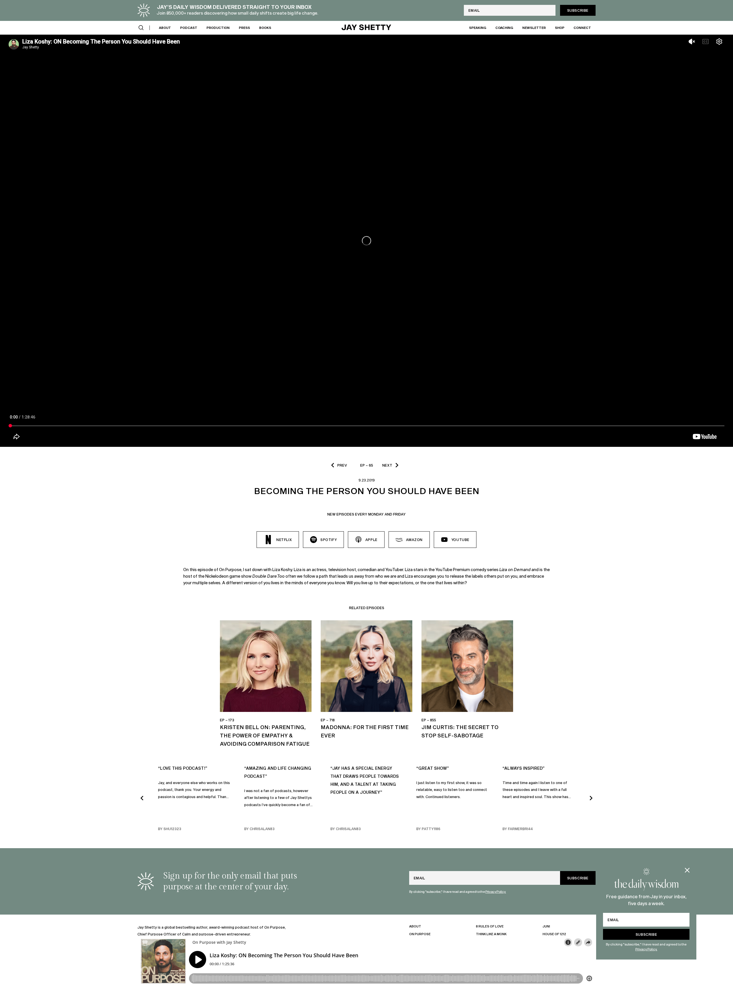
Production (218, 27)
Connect (582, 27)
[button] (141, 27)
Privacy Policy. (646, 949)
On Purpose (420, 934)
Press (244, 27)
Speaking (477, 27)
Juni (546, 926)
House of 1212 (554, 934)
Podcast (188, 27)
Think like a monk (491, 934)
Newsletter (534, 27)
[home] (366, 27)
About (165, 27)
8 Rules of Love (490, 926)
